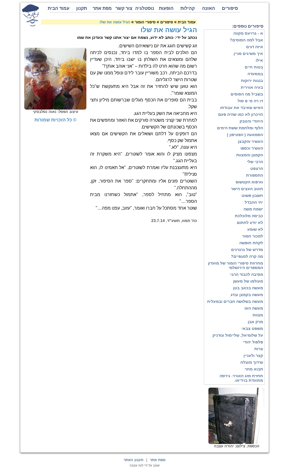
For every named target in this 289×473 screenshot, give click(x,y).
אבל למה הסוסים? (246, 40)
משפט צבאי (252, 328)
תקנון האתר (133, 460)
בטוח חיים (254, 67)
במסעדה (255, 74)
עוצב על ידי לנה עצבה (145, 465)
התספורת (254, 175)
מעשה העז (253, 308)
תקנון (81, 8)
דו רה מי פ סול (250, 101)
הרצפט (256, 168)
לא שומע (255, 229)
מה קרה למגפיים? (247, 256)
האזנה (208, 8)
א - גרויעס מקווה (248, 33)
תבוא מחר (254, 369)
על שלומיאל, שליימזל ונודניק (238, 335)
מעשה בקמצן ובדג (247, 294)
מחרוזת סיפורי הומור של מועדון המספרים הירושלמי (235, 265)
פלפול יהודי (253, 342)
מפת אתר (102, 8)
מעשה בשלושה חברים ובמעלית (235, 301)
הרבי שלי (255, 161)
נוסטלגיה (144, 8)
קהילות (187, 8)
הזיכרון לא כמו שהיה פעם (240, 114)
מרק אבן (255, 321)
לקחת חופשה (251, 243)
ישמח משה (253, 209)
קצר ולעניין (253, 355)
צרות (258, 349)
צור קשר (123, 8)
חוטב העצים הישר (247, 188)
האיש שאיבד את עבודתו (241, 107)
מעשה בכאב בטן (248, 288)
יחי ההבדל (254, 202)
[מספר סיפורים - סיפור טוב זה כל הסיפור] (30, 15)
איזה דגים (254, 47)
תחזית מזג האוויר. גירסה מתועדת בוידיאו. (241, 378)
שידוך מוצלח (251, 362)
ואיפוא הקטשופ (249, 182)
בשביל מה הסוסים (247, 94)
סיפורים (230, 8)
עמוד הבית (59, 8)
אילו (259, 60)
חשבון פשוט (252, 195)
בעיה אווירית (252, 87)
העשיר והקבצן (250, 141)
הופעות (166, 8)
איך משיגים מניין (248, 53)
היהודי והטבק (251, 121)
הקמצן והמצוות (249, 155)
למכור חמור (252, 236)
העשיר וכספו (251, 148)
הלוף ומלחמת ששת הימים (240, 128)
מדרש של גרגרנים (247, 249)
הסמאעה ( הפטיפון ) (245, 134)
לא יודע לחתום (250, 222)
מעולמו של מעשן (248, 281)
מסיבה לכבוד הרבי (246, 274)
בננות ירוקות (252, 80)
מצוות (258, 315)
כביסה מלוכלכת (249, 216)
